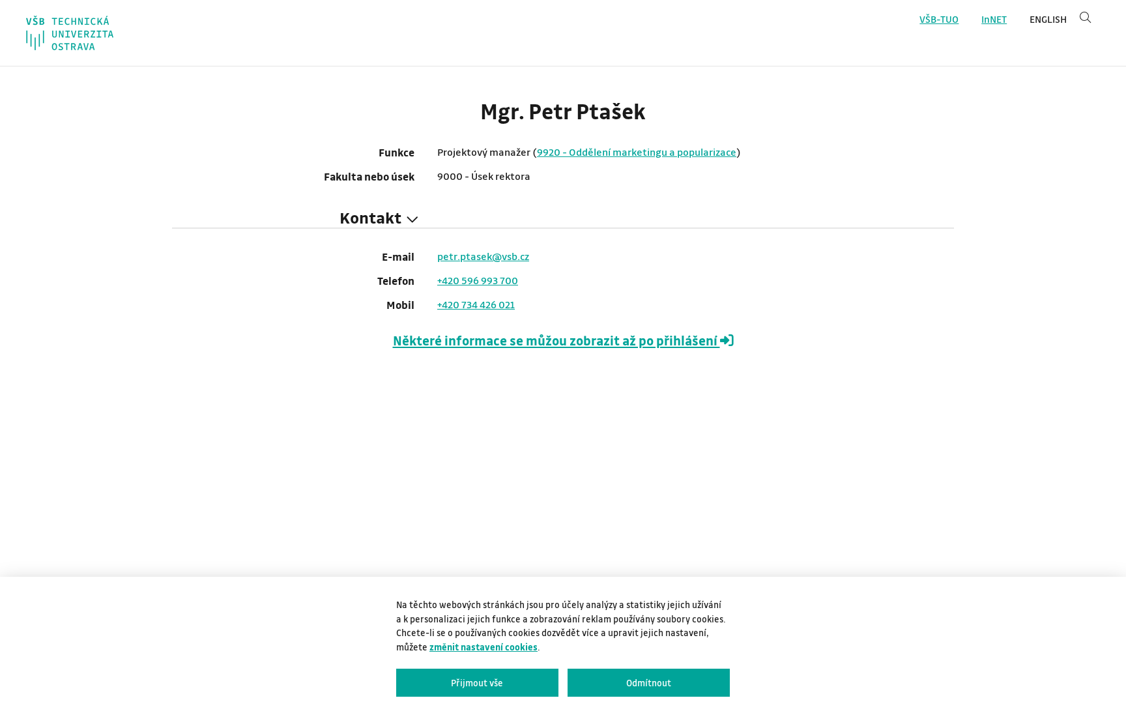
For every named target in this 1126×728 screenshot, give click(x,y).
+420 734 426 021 (476, 304)
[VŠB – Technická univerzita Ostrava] (69, 33)
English (1048, 19)
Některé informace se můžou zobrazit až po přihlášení (556, 340)
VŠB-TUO (939, 19)
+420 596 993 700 (477, 280)
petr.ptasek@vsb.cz (483, 256)
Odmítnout (648, 682)
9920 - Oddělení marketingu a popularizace (636, 151)
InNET (994, 19)
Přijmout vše (477, 682)
